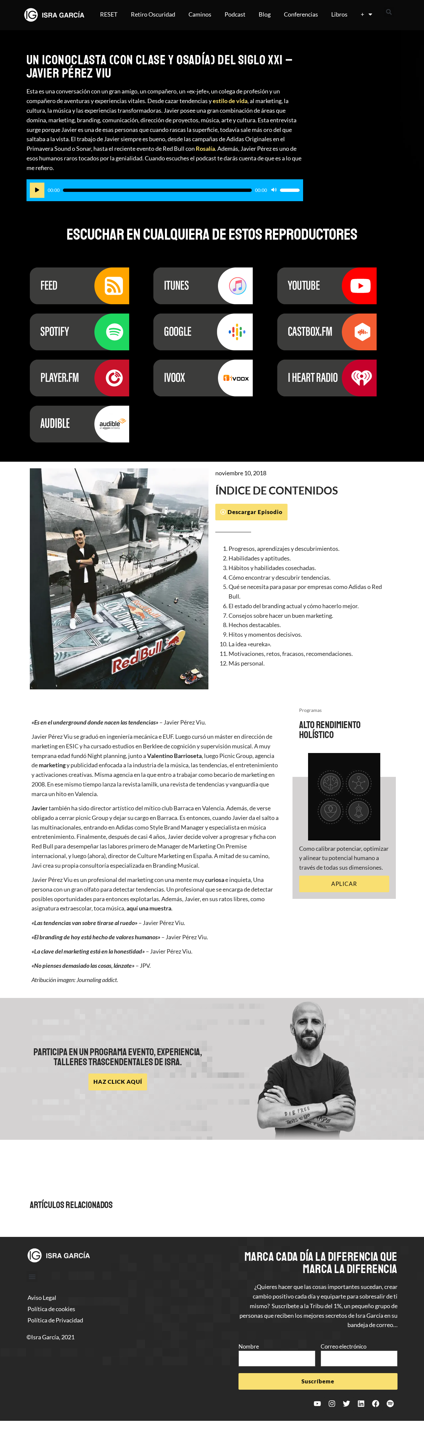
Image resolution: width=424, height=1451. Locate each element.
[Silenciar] (274, 190)
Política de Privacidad (55, 1320)
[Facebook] (375, 1403)
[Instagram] (332, 1403)
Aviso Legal (41, 1297)
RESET (109, 14)
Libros (339, 14)
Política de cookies (51, 1308)
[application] (165, 190)
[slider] (290, 190)
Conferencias (301, 14)
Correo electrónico (343, 1346)
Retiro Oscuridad (153, 14)
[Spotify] (390, 1403)
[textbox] (304, 606)
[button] (389, 12)
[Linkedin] (361, 1403)
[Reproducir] (37, 190)
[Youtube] (317, 1403)
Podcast (235, 14)
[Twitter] (346, 1403)
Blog (265, 14)
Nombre (248, 1346)
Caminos (199, 14)
